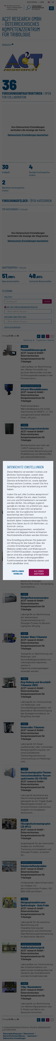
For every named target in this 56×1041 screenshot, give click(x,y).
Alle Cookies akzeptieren (39, 572)
